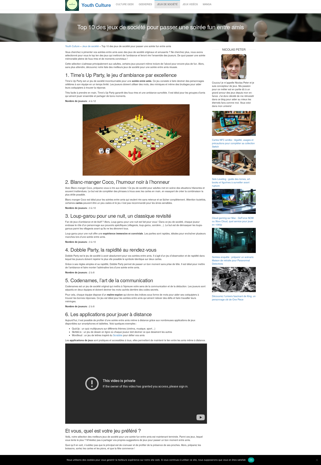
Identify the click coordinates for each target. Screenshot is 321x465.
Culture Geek (125, 4)
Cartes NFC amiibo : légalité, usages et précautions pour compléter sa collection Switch (233, 143)
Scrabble (117, 335)
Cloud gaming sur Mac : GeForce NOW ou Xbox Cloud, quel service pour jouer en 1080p (233, 221)
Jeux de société (167, 4)
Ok (251, 459)
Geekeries (145, 4)
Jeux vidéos (190, 4)
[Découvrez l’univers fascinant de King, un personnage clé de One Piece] (234, 279)
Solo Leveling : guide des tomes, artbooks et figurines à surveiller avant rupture (231, 182)
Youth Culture (96, 5)
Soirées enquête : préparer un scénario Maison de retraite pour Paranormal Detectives (233, 260)
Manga (207, 4)
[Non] (316, 460)
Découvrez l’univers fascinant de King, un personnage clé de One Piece (234, 297)
